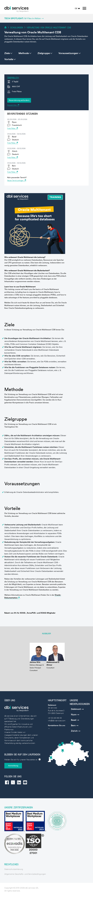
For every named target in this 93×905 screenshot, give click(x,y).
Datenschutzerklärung (13, 869)
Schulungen (16, 27)
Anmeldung (13, 765)
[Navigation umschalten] (84, 8)
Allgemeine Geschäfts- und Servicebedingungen (25, 874)
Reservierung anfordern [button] (19, 100)
